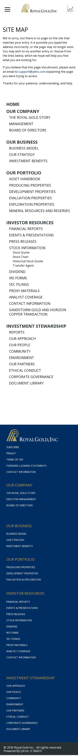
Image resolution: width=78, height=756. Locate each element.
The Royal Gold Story (29, 117)
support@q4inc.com (32, 72)
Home (12, 104)
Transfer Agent (23, 266)
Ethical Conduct (25, 370)
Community (19, 351)
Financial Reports (26, 229)
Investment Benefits (28, 161)
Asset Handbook (24, 179)
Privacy (11, 453)
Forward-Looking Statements (26, 465)
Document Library (26, 383)
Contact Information (29, 303)
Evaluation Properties (30, 198)
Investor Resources (30, 222)
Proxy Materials (24, 291)
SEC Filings (19, 284)
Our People (19, 345)
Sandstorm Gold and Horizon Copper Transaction (37, 312)
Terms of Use (14, 459)
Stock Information (27, 248)
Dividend (17, 272)
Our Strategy (22, 154)
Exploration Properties (31, 204)
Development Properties (32, 192)
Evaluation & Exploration (23, 579)
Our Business (22, 142)
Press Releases (22, 241)
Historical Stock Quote (28, 261)
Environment (21, 358)
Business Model (24, 148)
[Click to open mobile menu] (7, 8)
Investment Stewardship (36, 326)
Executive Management (21, 499)
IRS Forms (18, 278)
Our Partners (22, 364)
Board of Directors (27, 130)
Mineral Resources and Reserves (39, 211)
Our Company (22, 111)
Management (21, 124)
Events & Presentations (31, 235)
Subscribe (12, 447)
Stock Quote (21, 252)
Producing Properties (30, 185)
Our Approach (22, 338)
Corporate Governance (31, 377)
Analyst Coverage (26, 297)
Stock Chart (20, 257)
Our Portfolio (23, 173)
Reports (16, 332)
